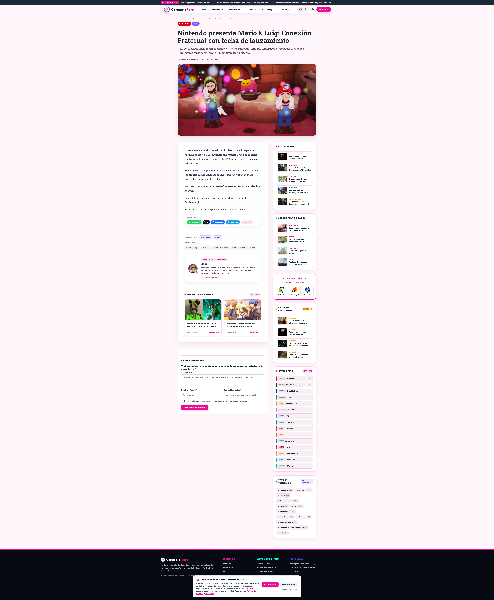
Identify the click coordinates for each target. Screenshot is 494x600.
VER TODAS (307, 371)
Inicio (203, 9)
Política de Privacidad (266, 567)
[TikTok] (305, 9)
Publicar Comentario (195, 407)
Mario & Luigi (191, 248)
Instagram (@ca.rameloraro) (302, 564)
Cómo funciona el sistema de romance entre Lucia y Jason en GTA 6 (285, 3)
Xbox (250, 9)
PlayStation (228, 567)
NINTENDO (184, 24)
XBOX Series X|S (286, 522)
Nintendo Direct (221, 248)
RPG (196, 24)
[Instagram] (300, 9)
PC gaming (285, 490)
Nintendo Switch (239, 248)
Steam (283, 496)
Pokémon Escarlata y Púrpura (292, 527)
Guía (297, 506)
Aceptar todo (270, 584)
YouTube (294, 571)
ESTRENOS (307, 309)
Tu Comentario (188, 372)
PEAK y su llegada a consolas (332, 3)
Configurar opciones (289, 589)
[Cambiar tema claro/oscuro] (312, 9)
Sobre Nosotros (263, 564)
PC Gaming (267, 9)
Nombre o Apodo (189, 390)
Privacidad (209, 594)
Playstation (234, 9)
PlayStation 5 (286, 511)
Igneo (183, 59)
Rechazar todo (288, 584)
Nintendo (216, 9)
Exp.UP (283, 9)
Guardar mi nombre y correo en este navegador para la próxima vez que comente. (218, 401)
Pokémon (303, 517)
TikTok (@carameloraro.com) (302, 567)
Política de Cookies (265, 571)
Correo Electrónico (232, 390)
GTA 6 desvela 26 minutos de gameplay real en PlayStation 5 (224, 3)
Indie (282, 533)
